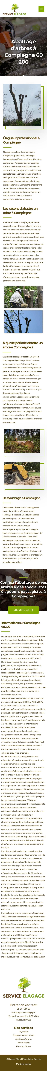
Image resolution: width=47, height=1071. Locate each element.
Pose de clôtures (23, 1046)
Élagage (16, 1035)
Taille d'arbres (28, 1035)
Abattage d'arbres (23, 1039)
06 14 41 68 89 (23, 1009)
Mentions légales (23, 1064)
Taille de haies (23, 1042)
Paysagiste (23, 1031)
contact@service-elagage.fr (23, 1012)
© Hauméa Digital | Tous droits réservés (23, 1059)
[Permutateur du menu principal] (41, 9)
